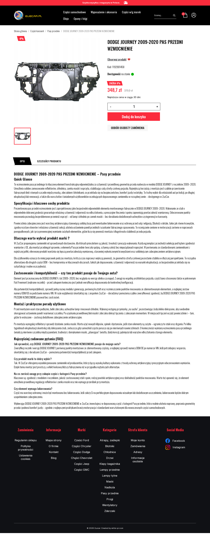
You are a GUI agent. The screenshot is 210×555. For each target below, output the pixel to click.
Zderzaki (109, 511)
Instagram (179, 447)
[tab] (22, 161)
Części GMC (81, 469)
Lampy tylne (109, 475)
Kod (109, 67)
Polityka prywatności (25, 447)
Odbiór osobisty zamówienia (127, 128)
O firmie (53, 446)
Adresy (137, 452)
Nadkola (110, 487)
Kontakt (53, 452)
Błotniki (109, 446)
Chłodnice (110, 452)
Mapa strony (54, 440)
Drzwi (109, 458)
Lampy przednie (110, 469)
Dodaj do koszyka (134, 116)
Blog (53, 458)
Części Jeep (81, 463)
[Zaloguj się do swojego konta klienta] (193, 16)
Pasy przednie (110, 493)
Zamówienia (137, 446)
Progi (109, 499)
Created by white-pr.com (112, 528)
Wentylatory (109, 505)
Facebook (178, 440)
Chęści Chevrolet (81, 458)
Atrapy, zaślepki (110, 440)
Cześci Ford (81, 440)
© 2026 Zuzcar (93, 528)
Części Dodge (81, 452)
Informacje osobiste (138, 459)
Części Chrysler (81, 446)
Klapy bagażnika (109, 463)
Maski (109, 481)
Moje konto (138, 440)
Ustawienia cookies (25, 457)
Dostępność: (114, 74)
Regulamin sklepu (26, 440)
